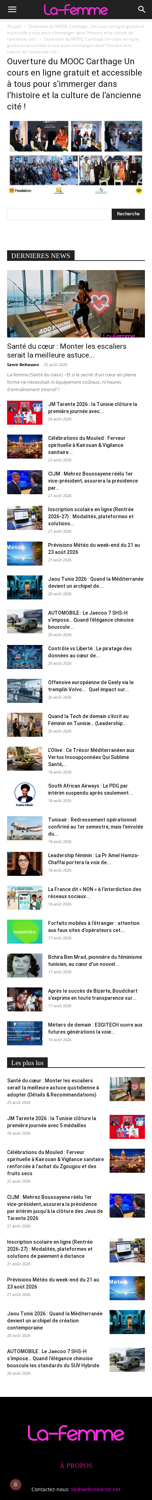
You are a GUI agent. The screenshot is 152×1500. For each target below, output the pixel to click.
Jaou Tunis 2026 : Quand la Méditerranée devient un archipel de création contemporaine (55, 1321)
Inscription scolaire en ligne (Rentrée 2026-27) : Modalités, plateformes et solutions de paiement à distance (50, 1249)
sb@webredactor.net (96, 1489)
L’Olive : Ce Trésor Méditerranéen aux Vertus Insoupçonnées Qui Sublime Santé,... (91, 757)
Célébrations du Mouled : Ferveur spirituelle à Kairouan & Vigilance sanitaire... (86, 445)
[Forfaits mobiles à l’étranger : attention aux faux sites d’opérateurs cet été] (24, 932)
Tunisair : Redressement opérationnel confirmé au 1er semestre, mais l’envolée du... (95, 827)
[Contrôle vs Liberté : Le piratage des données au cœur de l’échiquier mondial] (24, 657)
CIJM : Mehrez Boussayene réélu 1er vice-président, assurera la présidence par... (93, 481)
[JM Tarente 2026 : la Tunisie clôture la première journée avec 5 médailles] (24, 413)
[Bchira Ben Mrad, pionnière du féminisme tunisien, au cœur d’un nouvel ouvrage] (24, 966)
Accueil (14, 26)
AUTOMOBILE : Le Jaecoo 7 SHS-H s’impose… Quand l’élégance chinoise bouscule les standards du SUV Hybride (53, 1358)
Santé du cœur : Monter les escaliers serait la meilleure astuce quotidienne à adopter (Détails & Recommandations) (53, 1088)
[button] (12, 9)
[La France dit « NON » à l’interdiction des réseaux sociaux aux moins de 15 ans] (24, 898)
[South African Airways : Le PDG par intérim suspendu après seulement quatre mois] (24, 794)
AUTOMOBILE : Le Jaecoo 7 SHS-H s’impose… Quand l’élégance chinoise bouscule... (91, 620)
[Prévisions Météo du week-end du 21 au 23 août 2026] (24, 554)
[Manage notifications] (15, 1484)
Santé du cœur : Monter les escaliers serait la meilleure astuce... (67, 350)
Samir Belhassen (23, 364)
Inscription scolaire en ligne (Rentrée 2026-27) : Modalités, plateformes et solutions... (91, 516)
